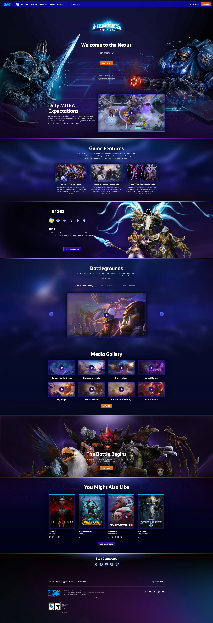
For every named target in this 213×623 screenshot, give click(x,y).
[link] (106, 79)
